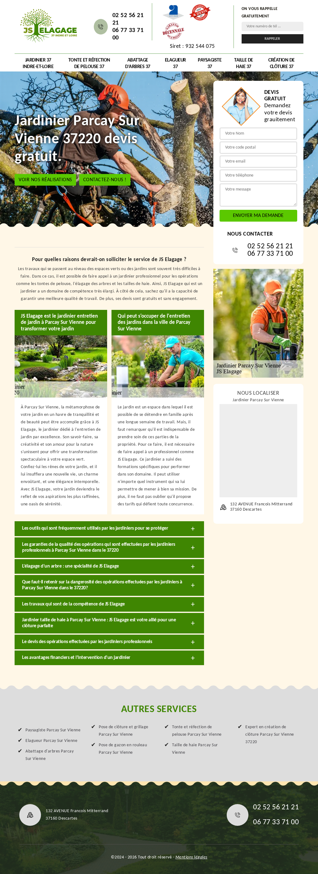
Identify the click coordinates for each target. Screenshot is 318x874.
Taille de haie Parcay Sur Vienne (195, 749)
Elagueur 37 (175, 63)
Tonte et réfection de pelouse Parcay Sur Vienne (197, 731)
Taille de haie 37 (243, 63)
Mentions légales (191, 857)
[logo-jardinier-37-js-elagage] (48, 25)
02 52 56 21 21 (128, 19)
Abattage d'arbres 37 (137, 63)
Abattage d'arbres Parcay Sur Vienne (49, 755)
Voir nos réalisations (45, 179)
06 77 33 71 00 (128, 34)
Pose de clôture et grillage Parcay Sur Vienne (123, 731)
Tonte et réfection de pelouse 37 (89, 63)
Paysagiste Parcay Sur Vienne (52, 730)
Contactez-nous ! (104, 179)
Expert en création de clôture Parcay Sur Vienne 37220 (269, 734)
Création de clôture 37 (281, 63)
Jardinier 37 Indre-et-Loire (38, 63)
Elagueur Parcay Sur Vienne (51, 740)
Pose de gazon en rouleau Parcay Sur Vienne (123, 749)
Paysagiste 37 (209, 63)
